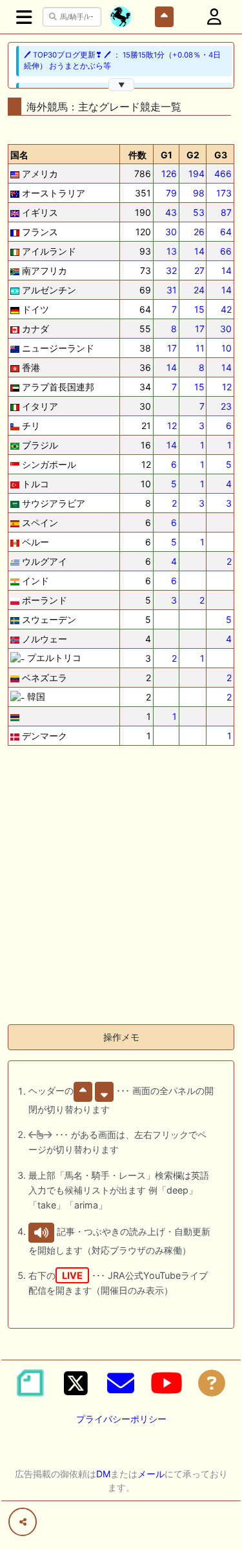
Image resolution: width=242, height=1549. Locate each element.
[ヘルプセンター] (211, 1382)
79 (171, 192)
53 (199, 212)
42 (226, 309)
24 (199, 289)
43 (171, 212)
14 (199, 251)
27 (199, 270)
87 (226, 212)
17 (200, 328)
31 (171, 289)
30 (171, 231)
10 (226, 347)
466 (223, 173)
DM (103, 1473)
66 (226, 251)
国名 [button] (19, 154)
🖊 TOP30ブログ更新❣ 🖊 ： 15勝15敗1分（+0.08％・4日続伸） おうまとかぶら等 (122, 60)
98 (199, 192)
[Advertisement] (121, 893)
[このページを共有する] (22, 1522)
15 (199, 309)
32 (171, 270)
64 (226, 231)
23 (226, 406)
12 (227, 386)
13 (171, 251)
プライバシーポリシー (121, 1418)
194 (196, 173)
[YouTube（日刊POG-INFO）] (166, 1382)
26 (199, 231)
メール (151, 1473)
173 (224, 192)
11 (200, 347)
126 (169, 173)
